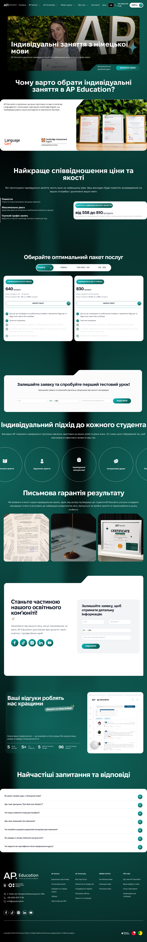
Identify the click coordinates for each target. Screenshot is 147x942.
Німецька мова (105, 884)
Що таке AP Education (132, 879)
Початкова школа (58, 884)
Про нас (81, 5)
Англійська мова (105, 879)
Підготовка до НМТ (58, 901)
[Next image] (137, 699)
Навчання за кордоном (84, 884)
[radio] (45, 268)
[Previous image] (132, 699)
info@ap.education (15, 901)
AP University (49, 5)
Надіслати (122, 401)
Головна (22, 5)
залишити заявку (128, 68)
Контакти (95, 5)
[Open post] (115, 728)
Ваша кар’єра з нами (131, 884)
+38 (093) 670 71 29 (122, 5)
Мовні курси (66, 5)
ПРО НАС (126, 874)
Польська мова (105, 889)
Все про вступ (81, 879)
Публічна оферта (69, 933)
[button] (51, 401)
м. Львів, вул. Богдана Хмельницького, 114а (25, 894)
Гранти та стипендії (83, 898)
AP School (33, 5)
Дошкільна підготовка (60, 879)
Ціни (104, 5)
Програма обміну (82, 893)
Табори (54, 896)
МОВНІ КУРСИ (104, 874)
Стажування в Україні (83, 889)
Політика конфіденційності (53, 933)
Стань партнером (130, 889)
